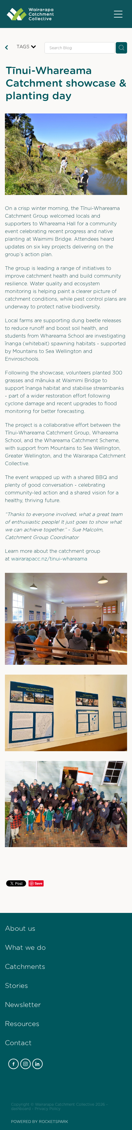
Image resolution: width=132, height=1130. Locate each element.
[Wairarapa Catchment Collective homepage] (59, 14)
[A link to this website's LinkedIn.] (37, 1064)
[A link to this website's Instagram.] (25, 1064)
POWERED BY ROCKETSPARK (39, 1122)
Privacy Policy (47, 1109)
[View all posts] (6, 48)
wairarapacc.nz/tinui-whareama (49, 559)
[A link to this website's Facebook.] (13, 1064)
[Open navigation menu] (118, 14)
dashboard (21, 1109)
